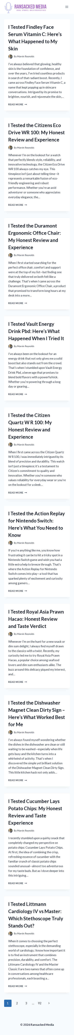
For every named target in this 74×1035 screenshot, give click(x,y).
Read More (17, 104)
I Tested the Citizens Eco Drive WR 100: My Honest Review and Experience (36, 132)
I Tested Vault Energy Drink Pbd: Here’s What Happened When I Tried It (36, 331)
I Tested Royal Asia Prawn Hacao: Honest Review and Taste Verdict (36, 619)
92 (39, 1003)
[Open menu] (67, 6)
